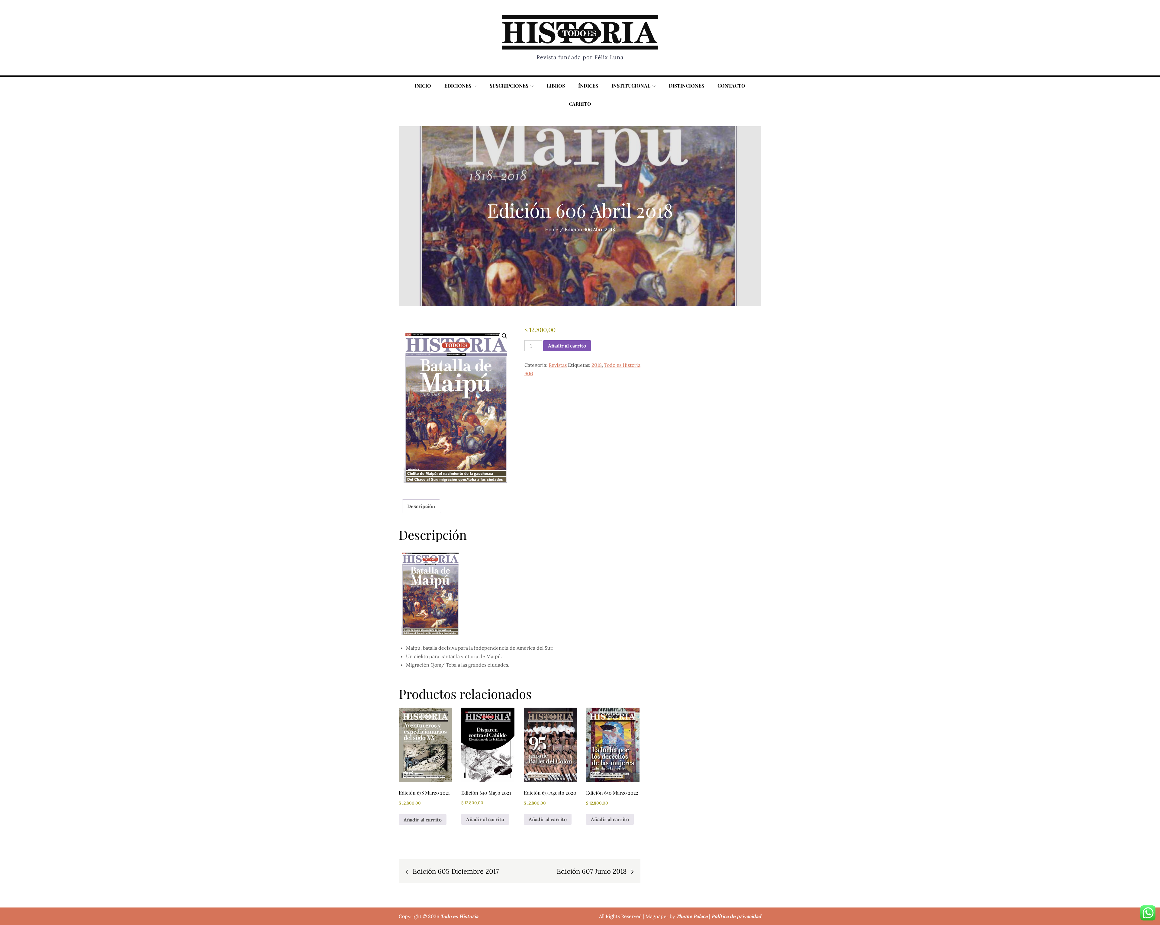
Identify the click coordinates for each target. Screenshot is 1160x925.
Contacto (731, 85)
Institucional (630, 85)
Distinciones (686, 85)
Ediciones (457, 85)
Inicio (423, 85)
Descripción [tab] (421, 506)
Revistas (558, 365)
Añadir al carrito (567, 346)
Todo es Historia (459, 916)
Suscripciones (509, 85)
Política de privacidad (736, 916)
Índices (588, 85)
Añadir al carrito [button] (423, 820)
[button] (504, 336)
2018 (596, 365)
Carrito (580, 104)
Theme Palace (692, 916)
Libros (556, 85)
